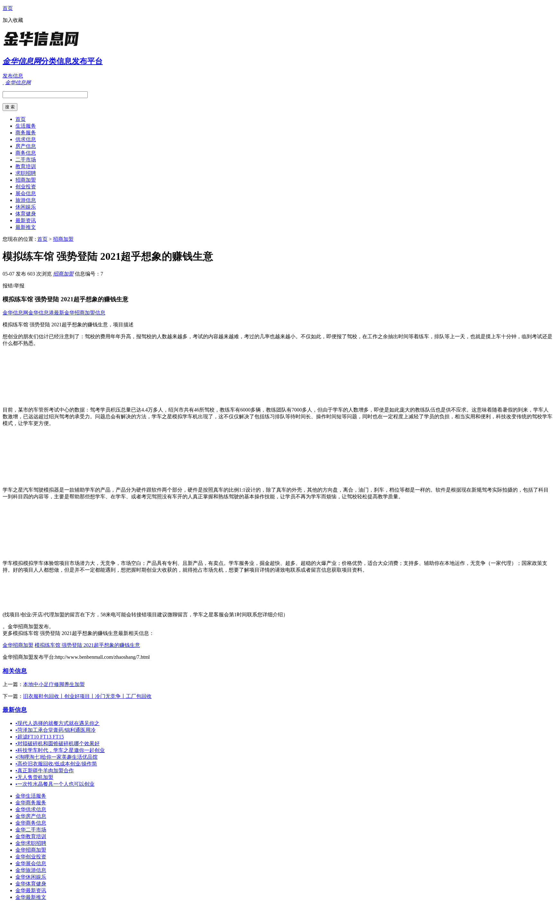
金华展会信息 (30, 863)
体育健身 (25, 213)
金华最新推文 (30, 897)
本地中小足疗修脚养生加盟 (54, 684)
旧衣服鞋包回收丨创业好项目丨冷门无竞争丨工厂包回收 (87, 696)
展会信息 (25, 193)
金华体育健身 (30, 883)
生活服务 (25, 126)
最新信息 (15, 709)
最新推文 (25, 227)
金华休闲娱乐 (30, 877)
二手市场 (25, 159)
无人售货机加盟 (34, 777)
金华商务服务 (30, 802)
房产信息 (25, 146)
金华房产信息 (30, 816)
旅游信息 (25, 200)
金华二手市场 (30, 829)
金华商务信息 (30, 823)
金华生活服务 (30, 796)
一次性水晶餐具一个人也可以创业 (54, 784)
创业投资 (25, 186)
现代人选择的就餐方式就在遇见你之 (57, 723)
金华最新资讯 (30, 890)
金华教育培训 (30, 836)
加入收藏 (13, 20)
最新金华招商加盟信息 (79, 312)
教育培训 (25, 166)
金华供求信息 (30, 809)
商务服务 (25, 132)
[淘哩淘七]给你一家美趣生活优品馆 (56, 757)
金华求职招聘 (30, 843)
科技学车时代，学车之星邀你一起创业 (60, 750)
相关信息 (15, 670)
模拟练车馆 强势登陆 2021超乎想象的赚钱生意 (87, 645)
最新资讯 (25, 220)
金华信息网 (15, 312)
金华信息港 (41, 312)
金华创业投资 (30, 856)
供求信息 (25, 139)
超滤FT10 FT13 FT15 (39, 736)
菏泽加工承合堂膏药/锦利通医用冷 (55, 730)
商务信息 (25, 153)
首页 (8, 8)
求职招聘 (25, 173)
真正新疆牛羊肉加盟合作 (44, 770)
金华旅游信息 (30, 870)
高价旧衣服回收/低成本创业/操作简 (56, 763)
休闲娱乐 (25, 207)
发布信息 (13, 75)
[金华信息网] (43, 46)
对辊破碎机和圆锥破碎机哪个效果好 (57, 743)
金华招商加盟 (18, 645)
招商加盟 (25, 180)
